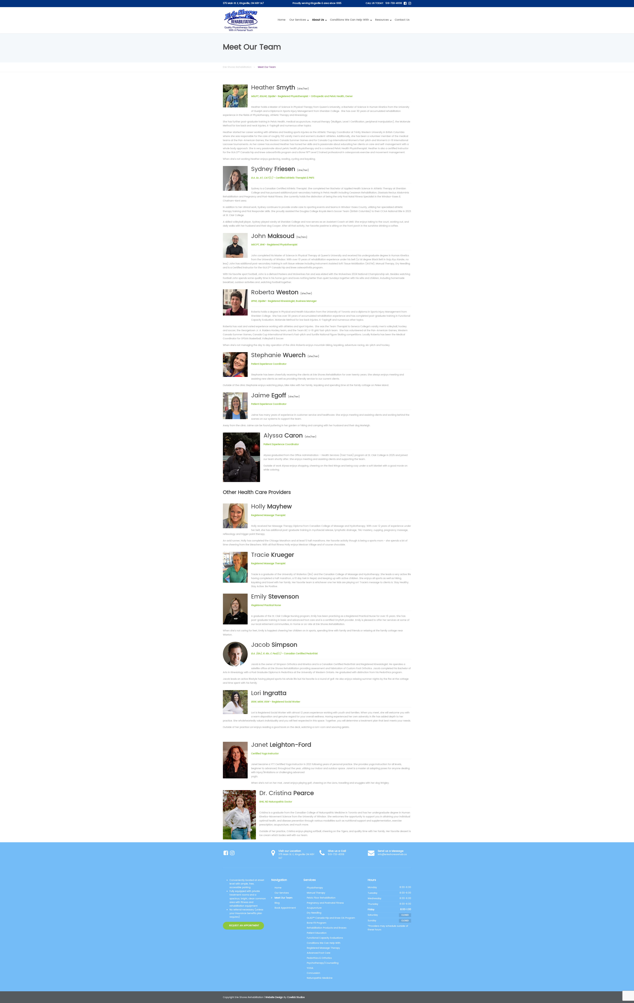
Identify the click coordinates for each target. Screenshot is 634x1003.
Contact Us (402, 20)
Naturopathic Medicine (320, 978)
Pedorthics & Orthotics (319, 958)
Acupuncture (314, 908)
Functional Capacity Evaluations (325, 938)
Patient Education (317, 933)
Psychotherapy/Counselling (322, 963)
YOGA (310, 968)
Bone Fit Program (316, 923)
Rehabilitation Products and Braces (326, 928)
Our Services (297, 20)
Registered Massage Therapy (323, 948)
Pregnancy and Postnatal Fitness (325, 903)
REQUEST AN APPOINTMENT (244, 925)
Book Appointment (285, 908)
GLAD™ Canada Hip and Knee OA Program (331, 918)
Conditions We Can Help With (349, 20)
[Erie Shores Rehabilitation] (241, 20)
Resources (382, 20)
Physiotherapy (315, 888)
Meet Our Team (283, 898)
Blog (277, 903)
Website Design (274, 997)
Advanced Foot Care (318, 953)
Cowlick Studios (296, 997)
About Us (318, 20)
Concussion (313, 973)
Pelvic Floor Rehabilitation (321, 898)
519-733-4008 (394, 3)
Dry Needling (314, 913)
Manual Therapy (316, 893)
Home (281, 20)
